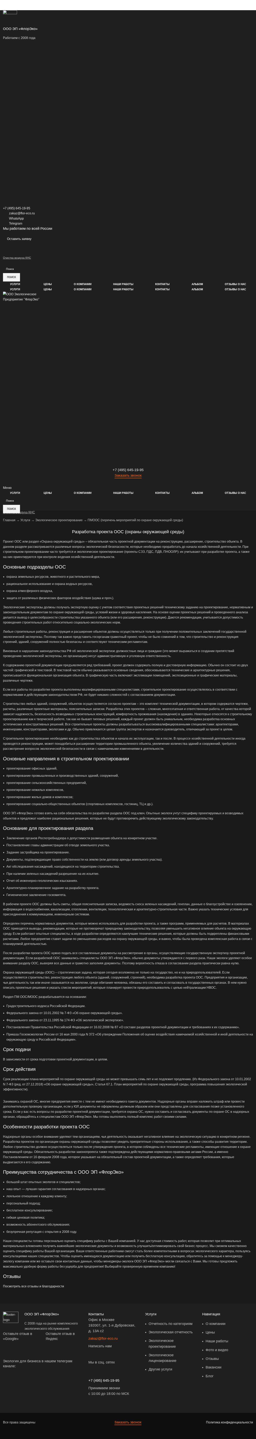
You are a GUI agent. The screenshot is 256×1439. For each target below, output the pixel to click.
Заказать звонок (128, 475)
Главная (9, 520)
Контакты (96, 1314)
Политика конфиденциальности (229, 1422)
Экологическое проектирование (59, 520)
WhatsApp (16, 218)
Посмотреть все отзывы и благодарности (33, 1286)
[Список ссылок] (170, 1344)
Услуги (25, 520)
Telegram (15, 223)
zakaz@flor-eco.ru (22, 213)
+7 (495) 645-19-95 (103, 1380)
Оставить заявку (19, 239)
